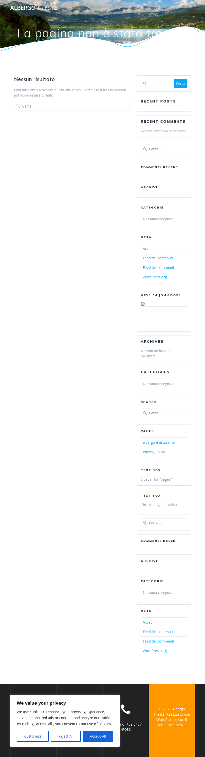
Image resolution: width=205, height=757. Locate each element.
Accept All (98, 736)
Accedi (148, 248)
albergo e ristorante (159, 442)
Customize (33, 736)
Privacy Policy (154, 451)
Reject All (65, 736)
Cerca (180, 83)
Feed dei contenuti (158, 258)
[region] (65, 721)
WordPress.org (155, 277)
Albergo (33, 7)
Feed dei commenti (158, 267)
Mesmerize (177, 724)
